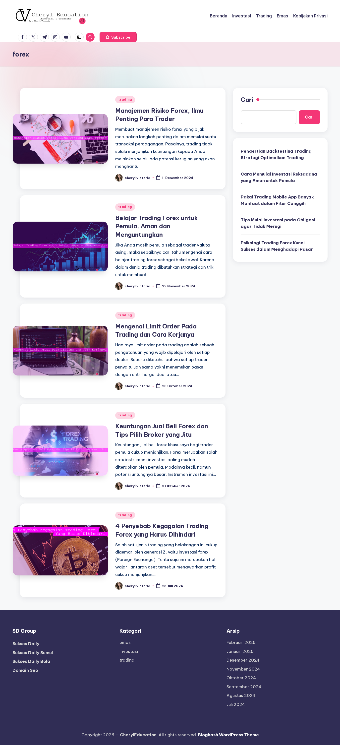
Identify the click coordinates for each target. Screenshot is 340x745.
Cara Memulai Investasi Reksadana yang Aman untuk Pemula (279, 177)
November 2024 (243, 669)
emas (125, 642)
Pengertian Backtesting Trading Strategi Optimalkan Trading (276, 154)
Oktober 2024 (241, 678)
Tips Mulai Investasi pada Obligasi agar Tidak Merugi (278, 223)
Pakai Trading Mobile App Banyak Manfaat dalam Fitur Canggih (277, 200)
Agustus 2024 (241, 695)
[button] (118, 37)
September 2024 (244, 686)
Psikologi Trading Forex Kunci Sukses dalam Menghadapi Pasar (277, 246)
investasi (128, 651)
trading (125, 99)
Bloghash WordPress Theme (228, 735)
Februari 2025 (241, 642)
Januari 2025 (240, 651)
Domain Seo (25, 670)
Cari (247, 99)
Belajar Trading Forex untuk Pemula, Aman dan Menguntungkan (156, 226)
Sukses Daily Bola (31, 661)
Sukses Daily (25, 643)
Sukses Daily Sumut (33, 652)
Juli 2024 (236, 704)
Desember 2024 (243, 660)
